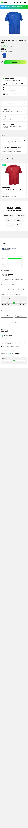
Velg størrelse (15, 62)
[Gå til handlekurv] (21, 2)
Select (18, 224)
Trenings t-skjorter (8, 215)
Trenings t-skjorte (18, 220)
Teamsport (10, 224)
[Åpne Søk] (14, 2)
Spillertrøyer (21, 215)
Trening (7, 220)
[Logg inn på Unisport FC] (17, 2)
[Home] (5, 2)
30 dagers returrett (10, 87)
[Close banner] (26, 7)
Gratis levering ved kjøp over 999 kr (15, 83)
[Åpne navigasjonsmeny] (25, 2)
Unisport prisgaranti (11, 90)
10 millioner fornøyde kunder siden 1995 (14, 94)
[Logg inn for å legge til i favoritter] (2, 62)
